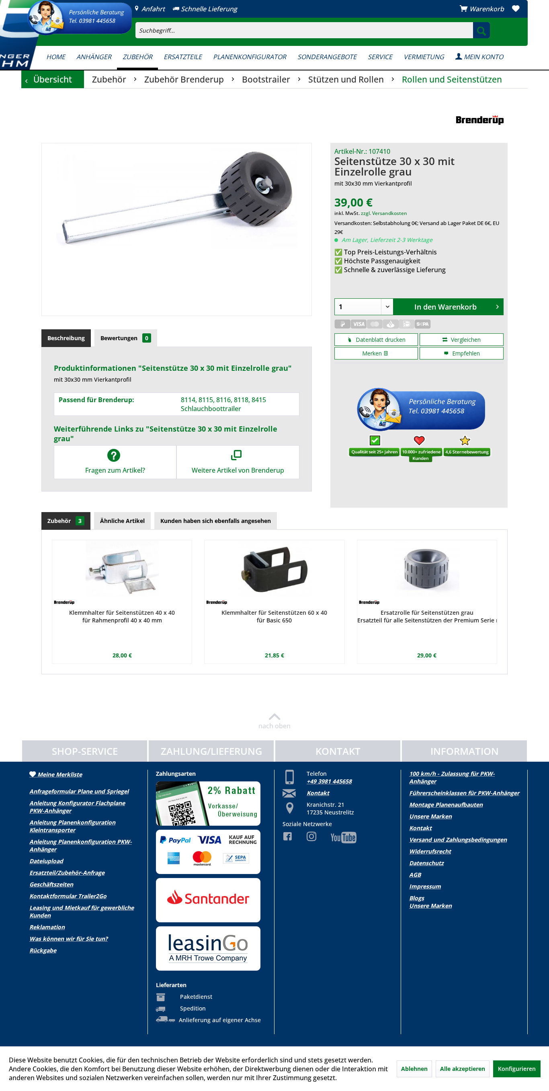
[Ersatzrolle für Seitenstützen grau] (427, 568)
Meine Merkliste (59, 774)
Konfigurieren (517, 1068)
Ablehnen (414, 1068)
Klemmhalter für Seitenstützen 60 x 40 (274, 612)
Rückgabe (42, 950)
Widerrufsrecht (430, 851)
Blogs (416, 898)
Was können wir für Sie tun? (68, 938)
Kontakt (318, 793)
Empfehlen (465, 353)
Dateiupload (46, 861)
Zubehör (64, 521)
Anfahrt (152, 8)
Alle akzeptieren (462, 1068)
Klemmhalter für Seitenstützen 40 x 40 (122, 612)
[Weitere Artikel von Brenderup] (480, 121)
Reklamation (47, 927)
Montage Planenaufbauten (446, 804)
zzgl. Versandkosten (384, 213)
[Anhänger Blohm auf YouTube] (338, 837)
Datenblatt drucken (380, 339)
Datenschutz (426, 863)
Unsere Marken (430, 816)
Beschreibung (66, 338)
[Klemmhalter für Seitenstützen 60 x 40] (274, 568)
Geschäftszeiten (51, 884)
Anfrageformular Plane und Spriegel (79, 791)
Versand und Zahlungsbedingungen (458, 839)
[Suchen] (481, 30)
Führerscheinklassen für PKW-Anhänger (464, 793)
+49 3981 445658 (329, 781)
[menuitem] (361, 23)
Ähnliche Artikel (122, 521)
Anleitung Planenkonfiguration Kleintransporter (72, 826)
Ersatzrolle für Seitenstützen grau (427, 612)
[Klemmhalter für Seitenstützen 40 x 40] (122, 568)
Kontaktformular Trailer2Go (68, 896)
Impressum (425, 886)
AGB (415, 874)
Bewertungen (124, 338)
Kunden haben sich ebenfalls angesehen (215, 521)
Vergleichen (465, 339)
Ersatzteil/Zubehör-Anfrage (66, 872)
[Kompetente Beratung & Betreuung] (79, 17)
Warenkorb (486, 8)
